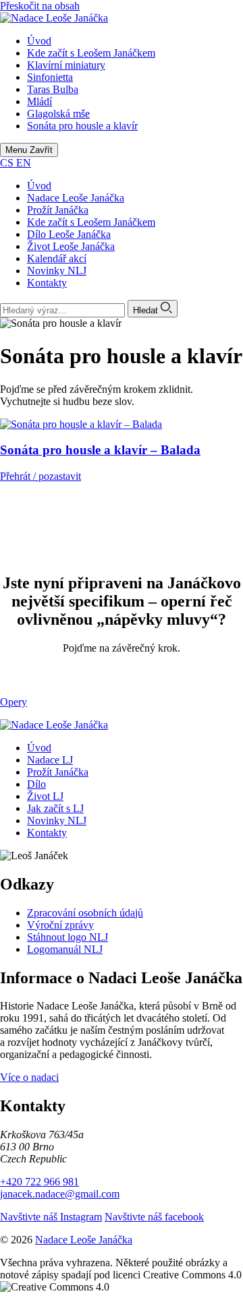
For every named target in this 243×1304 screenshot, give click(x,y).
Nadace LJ (50, 760)
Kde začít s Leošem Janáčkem (91, 222)
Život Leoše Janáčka (71, 246)
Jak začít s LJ (55, 808)
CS (8, 162)
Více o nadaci (29, 1077)
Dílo (36, 784)
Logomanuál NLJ (65, 949)
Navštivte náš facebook (154, 1216)
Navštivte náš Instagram (51, 1216)
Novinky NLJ (56, 270)
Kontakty (47, 282)
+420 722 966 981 (39, 1181)
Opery (13, 702)
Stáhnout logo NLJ (67, 937)
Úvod (39, 185)
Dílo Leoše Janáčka (69, 234)
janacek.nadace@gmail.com (59, 1194)
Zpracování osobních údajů (85, 913)
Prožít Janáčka (57, 210)
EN (23, 162)
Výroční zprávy (60, 925)
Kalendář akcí (56, 258)
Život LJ (45, 796)
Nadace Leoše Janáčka (75, 198)
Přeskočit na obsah (40, 5)
